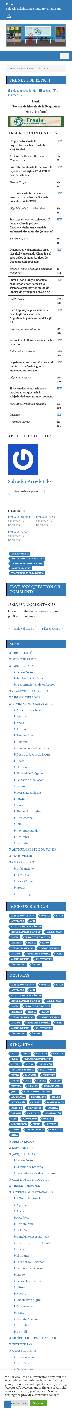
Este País (22, 875)
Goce (28, 1080)
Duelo (15, 1075)
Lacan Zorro (24, 672)
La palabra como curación (26, 563)
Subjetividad (19, 1124)
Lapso (20, 786)
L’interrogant (25, 894)
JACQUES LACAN (23, 666)
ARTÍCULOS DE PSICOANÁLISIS (34, 849)
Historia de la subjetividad (27, 558)
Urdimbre (23, 837)
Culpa (29, 1064)
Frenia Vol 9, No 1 (18, 531)
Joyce (14, 1091)
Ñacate (21, 805)
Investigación (52, 1086)
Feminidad (49, 1075)
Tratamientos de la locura (27, 573)
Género (56, 1080)
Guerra (41, 1080)
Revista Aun (24, 735)
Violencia (56, 1129)
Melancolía (18, 1102)
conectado (45, 611)
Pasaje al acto (55, 1102)
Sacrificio (33, 1113)
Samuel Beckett (21, 568)
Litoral (21, 799)
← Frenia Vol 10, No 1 (21, 628)
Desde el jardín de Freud (33, 754)
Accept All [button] (38, 1402)
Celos (14, 1059)
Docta (20, 761)
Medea (56, 1097)
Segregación (53, 1113)
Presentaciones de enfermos (35, 684)
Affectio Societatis (28, 710)
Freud (15, 1080)
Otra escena (24, 818)
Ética (14, 1135)
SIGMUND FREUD (24, 659)
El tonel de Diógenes (30, 773)
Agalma (21, 716)
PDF (59, 141)
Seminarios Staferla (29, 678)
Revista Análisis (27, 830)
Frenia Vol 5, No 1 (46, 516)
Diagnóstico (47, 1069)
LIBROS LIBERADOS (26, 697)
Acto (14, 1053)
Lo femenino (38, 1097)
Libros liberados (49, 948)
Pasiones (16, 1107)
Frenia (22, 68)
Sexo (14, 1118)
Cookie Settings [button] (16, 1402)
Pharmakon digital (29, 811)
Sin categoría (44, 959)
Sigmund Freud (20, 959)
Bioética (58, 1053)
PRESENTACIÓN (23, 653)
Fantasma (30, 1075)
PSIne (20, 824)
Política (53, 1107)
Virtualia (22, 843)
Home (12, 68)
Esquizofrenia (20, 553)
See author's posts (26, 491)
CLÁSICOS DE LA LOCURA (30, 691)
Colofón (21, 742)
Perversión (35, 1107)
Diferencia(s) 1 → (52, 628)
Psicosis (16, 1113)
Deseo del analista (22, 1069)
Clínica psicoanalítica (37, 1059)
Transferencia (35, 1129)
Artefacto (22, 729)
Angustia (41, 1053)
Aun (32, 921)
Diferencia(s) (25, 868)
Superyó (51, 1124)
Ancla (20, 723)
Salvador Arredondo (29, 481)
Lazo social (18, 1097)
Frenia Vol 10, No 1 (19, 516)
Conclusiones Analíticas (32, 748)
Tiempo (15, 1129)
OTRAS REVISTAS (24, 862)
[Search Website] (8, 15)
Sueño (36, 1124)
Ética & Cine (25, 881)
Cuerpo (15, 1064)
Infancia (33, 1086)
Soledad (48, 1118)
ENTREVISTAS (22, 856)
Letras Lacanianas (29, 792)
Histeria (16, 1086)
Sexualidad (30, 1118)
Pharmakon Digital (38, 953)
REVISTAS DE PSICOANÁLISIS (32, 704)
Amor (26, 1053)
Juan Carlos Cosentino (37, 1091)
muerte (36, 1102)
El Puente (23, 767)
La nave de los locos (29, 780)
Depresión (45, 1064)
